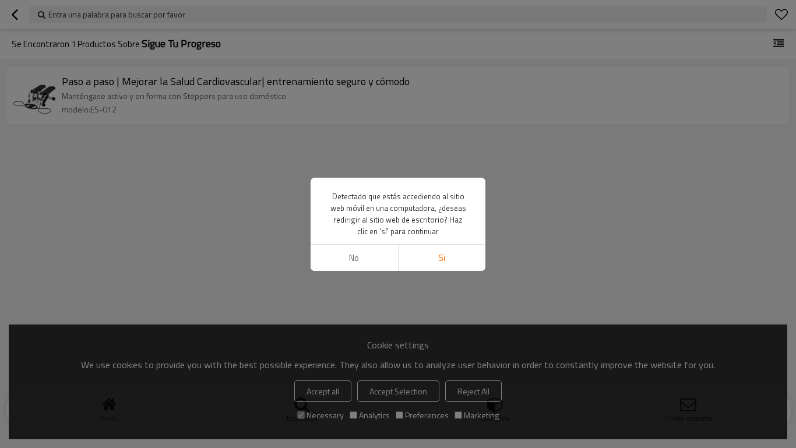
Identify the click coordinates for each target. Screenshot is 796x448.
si (441, 257)
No (354, 257)
